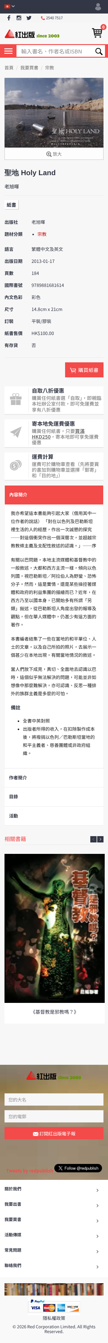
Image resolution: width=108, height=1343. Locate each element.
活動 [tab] (13, 816)
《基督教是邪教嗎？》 (55, 1011)
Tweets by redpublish (29, 1171)
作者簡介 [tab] (18, 778)
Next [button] (100, 839)
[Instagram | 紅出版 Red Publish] (19, 18)
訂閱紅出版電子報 (56, 1133)
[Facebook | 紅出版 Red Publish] (8, 18)
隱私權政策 (54, 1318)
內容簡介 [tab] (18, 495)
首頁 (9, 68)
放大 (57, 154)
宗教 (49, 68)
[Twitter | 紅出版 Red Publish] (29, 18)
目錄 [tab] (13, 796)
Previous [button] (93, 839)
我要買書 (29, 68)
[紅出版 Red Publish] (32, 33)
